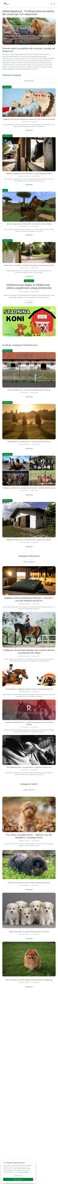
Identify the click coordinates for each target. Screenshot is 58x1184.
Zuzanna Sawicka (9, 41)
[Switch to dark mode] (51, 3)
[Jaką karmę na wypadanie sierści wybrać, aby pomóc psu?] (29, 31)
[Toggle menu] (54, 3)
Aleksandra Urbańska (24, 176)
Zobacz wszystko (29, 80)
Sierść (8, 32)
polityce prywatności (24, 1172)
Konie (5, 190)
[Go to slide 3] (53, 42)
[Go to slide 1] (50, 42)
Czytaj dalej (29, 302)
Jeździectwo (7, 87)
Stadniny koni (7, 136)
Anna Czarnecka (25, 121)
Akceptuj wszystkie (18, 1179)
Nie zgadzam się (18, 1175)
